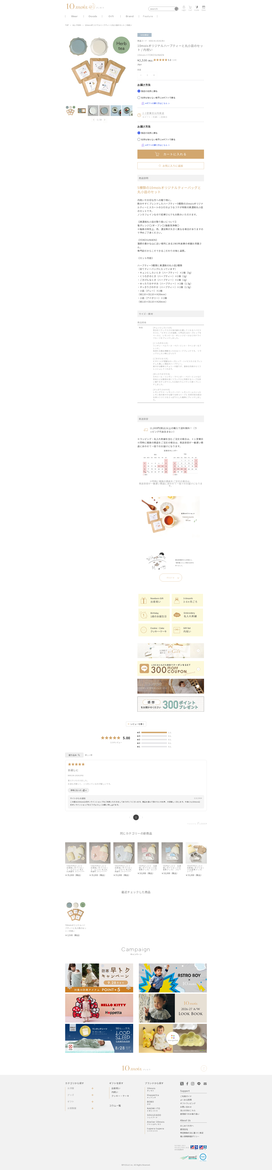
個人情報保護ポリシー (189, 1136)
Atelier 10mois (155, 1122)
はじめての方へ (187, 1125)
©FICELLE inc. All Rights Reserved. (136, 1165)
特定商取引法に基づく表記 (191, 1132)
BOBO (150, 1102)
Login (184, 10)
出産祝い (115, 1088)
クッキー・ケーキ (120, 1095)
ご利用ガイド (186, 1096)
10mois (151, 1089)
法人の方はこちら (188, 1110)
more (171, 577)
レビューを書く (137, 724)
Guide (196, 10)
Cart (190, 10)
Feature (148, 16)
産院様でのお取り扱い (189, 1114)
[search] (176, 8)
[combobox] (163, 9)
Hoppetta (153, 1096)
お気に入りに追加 (170, 165)
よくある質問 (186, 1099)
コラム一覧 (115, 1105)
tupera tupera (155, 1129)
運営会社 (184, 1129)
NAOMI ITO (153, 1109)
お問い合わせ (186, 1107)
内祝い (114, 1091)
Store (203, 10)
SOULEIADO (154, 1116)
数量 (139, 69)
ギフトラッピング (188, 1103)
